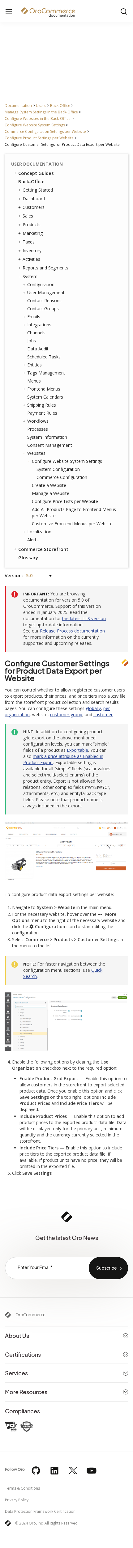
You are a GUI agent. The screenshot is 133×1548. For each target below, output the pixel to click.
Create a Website (49, 485)
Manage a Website (50, 493)
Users (41, 105)
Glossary (28, 557)
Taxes (29, 242)
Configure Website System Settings (35, 125)
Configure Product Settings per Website (39, 138)
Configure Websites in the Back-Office (38, 118)
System (30, 276)
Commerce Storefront (43, 549)
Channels (36, 333)
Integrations (39, 325)
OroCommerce (30, 1314)
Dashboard (34, 198)
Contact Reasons (44, 300)
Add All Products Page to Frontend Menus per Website (74, 512)
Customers (34, 207)
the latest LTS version (84, 618)
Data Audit (38, 349)
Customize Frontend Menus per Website (72, 524)
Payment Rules (42, 413)
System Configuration (58, 469)
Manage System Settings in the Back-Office (41, 112)
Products (32, 224)
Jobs (31, 341)
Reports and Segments (45, 268)
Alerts (33, 540)
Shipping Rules (41, 405)
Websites (36, 453)
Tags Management (46, 373)
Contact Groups (43, 308)
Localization (39, 532)
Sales (28, 216)
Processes (37, 429)
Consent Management (49, 445)
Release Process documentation (72, 631)
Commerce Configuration (61, 477)
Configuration (40, 284)
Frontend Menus (43, 389)
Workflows (38, 421)
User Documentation (37, 164)
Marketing (33, 233)
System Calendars (45, 397)
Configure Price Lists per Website (65, 501)
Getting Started (38, 190)
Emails (33, 316)
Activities (31, 259)
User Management (46, 292)
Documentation (18, 105)
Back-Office (60, 105)
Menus (34, 381)
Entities (34, 365)
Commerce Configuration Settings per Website (45, 131)
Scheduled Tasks (44, 357)
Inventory (32, 250)
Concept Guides (36, 173)
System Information (47, 437)
